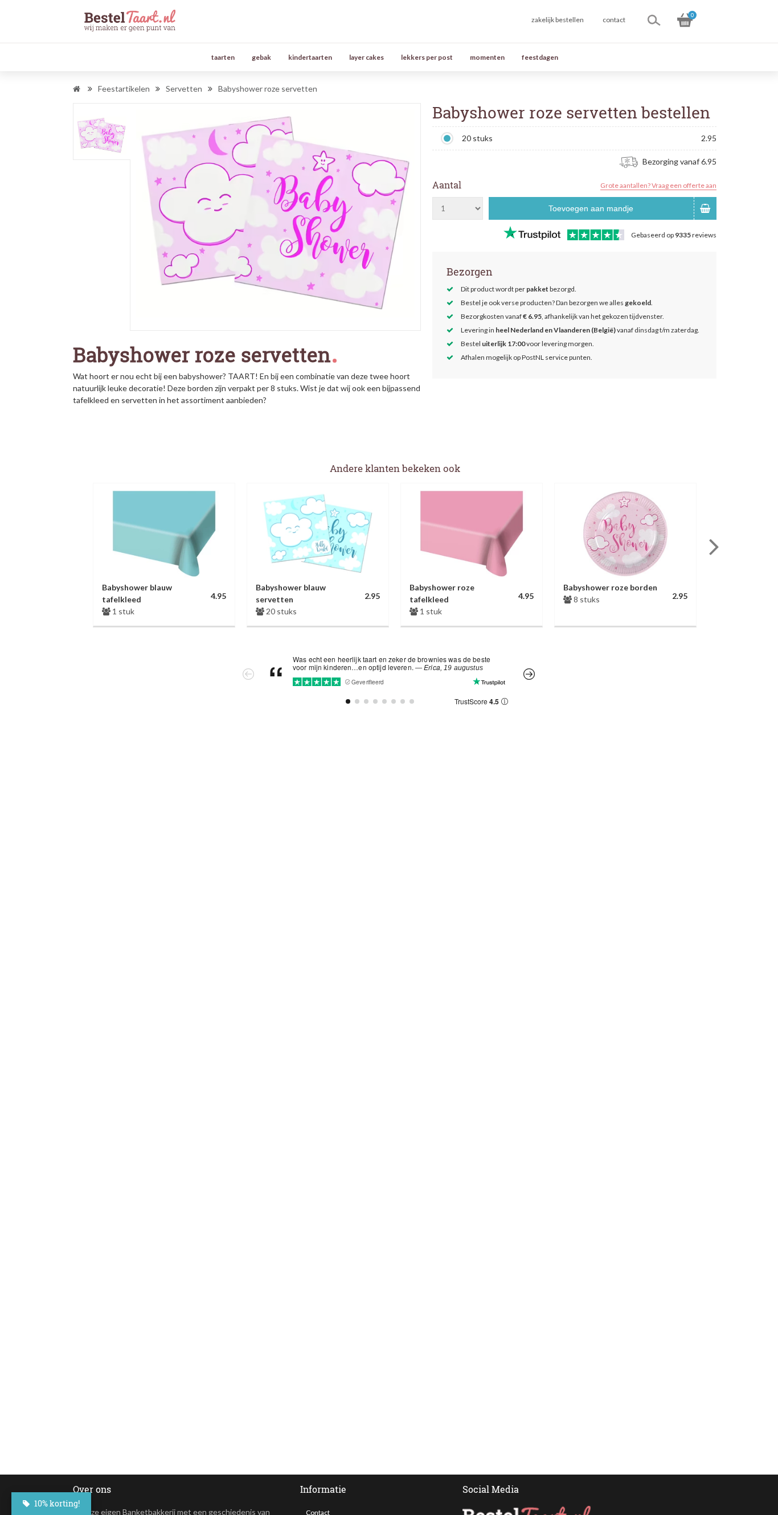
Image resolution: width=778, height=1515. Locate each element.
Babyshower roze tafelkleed (442, 593)
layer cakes (366, 57)
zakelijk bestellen (557, 19)
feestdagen (540, 57)
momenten (487, 57)
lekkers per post (427, 57)
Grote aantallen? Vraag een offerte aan (658, 185)
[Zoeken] (653, 20)
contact (614, 19)
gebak (261, 57)
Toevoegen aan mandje (590, 208)
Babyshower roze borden (610, 587)
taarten (223, 57)
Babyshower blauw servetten (291, 593)
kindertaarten (310, 57)
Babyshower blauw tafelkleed (137, 593)
